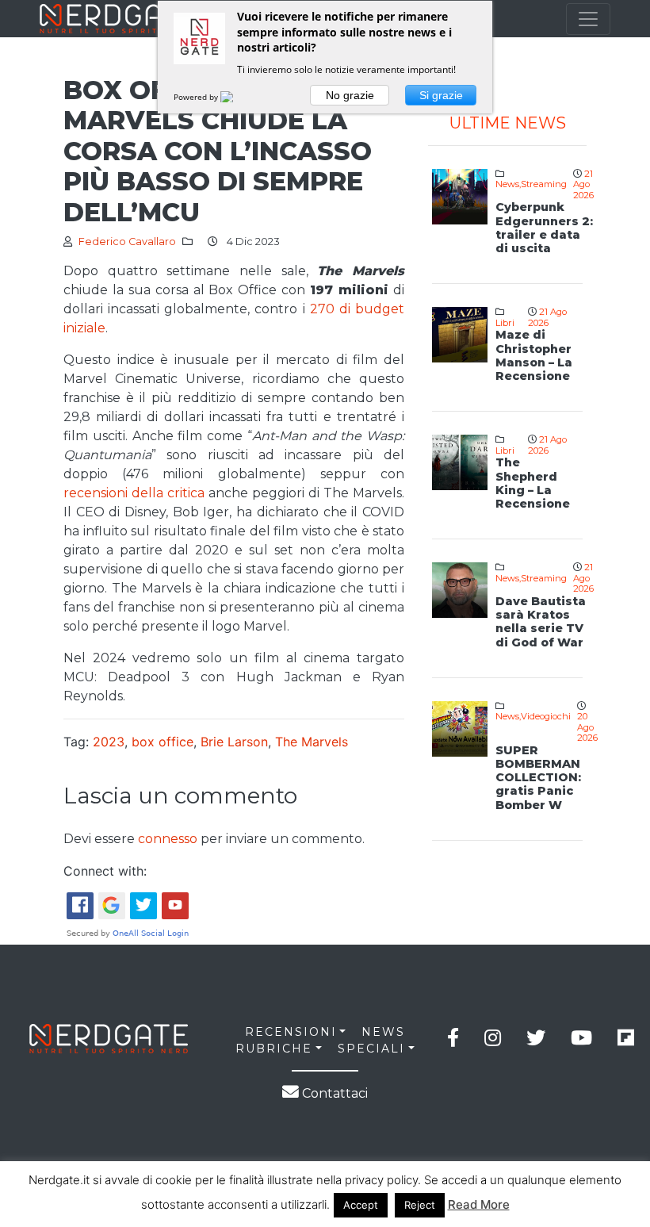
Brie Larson (234, 742)
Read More (479, 1204)
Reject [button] (419, 1204)
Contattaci (333, 1093)
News (507, 184)
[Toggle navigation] (588, 19)
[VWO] (236, 96)
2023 (108, 742)
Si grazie (441, 95)
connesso (167, 838)
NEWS (383, 1032)
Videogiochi (546, 716)
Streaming (544, 184)
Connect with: (105, 871)
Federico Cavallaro (127, 241)
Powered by (197, 96)
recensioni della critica (134, 492)
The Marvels (311, 742)
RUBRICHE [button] (273, 1048)
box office (162, 742)
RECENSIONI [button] (291, 1032)
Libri (504, 322)
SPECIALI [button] (371, 1048)
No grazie (350, 95)
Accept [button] (360, 1204)
